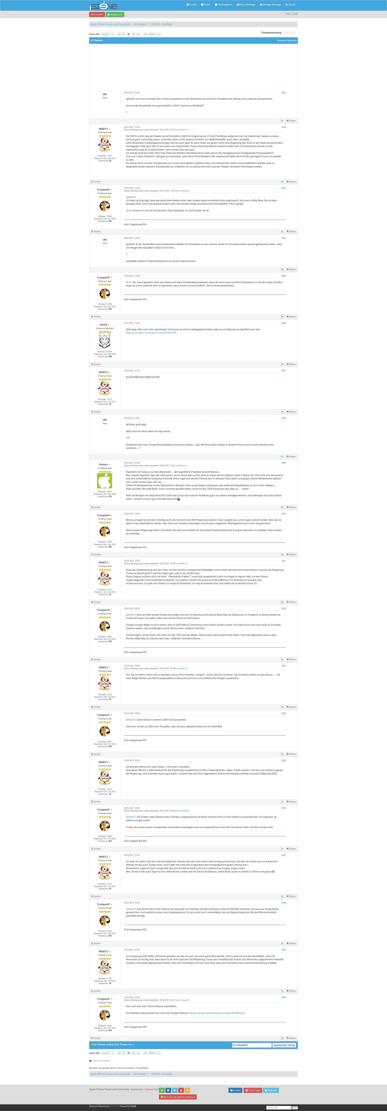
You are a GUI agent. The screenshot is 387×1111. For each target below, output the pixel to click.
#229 (283, 463)
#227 (283, 371)
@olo (129, 210)
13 (133, 34)
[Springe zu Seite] (159, 34)
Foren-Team (254, 1090)
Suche (292, 4)
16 (145, 34)
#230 (283, 514)
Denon (182, 466)
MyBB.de (114, 1106)
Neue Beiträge (247, 4)
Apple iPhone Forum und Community (110, 24)
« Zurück (105, 34)
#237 (283, 855)
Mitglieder (272, 1090)
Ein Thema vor (123, 1044)
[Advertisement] (193, 69)
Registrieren (116, 14)
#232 (283, 608)
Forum (192, 4)
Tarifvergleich (224, 4)
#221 (283, 93)
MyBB (133, 1106)
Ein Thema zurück (103, 1044)
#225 (283, 276)
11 (124, 34)
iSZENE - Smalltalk (161, 24)
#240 (283, 997)
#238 (283, 903)
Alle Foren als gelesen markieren (179, 1097)
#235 (283, 760)
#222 (283, 127)
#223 (283, 188)
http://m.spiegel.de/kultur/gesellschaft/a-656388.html (217, 1013)
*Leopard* (184, 191)
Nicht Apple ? (140, 24)
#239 (283, 950)
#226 (283, 323)
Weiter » (152, 34)
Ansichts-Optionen (287, 40)
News (206, 4)
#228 (283, 418)
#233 (283, 666)
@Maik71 (131, 197)
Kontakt (236, 1090)
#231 (283, 561)
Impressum (137, 1089)
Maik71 (183, 130)
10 (119, 34)
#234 (283, 713)
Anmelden (98, 14)
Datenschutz (151, 1089)
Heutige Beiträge (271, 4)
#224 (283, 238)
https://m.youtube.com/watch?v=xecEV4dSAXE (151, 332)
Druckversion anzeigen (101, 1060)
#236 (283, 808)
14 (138, 34)
